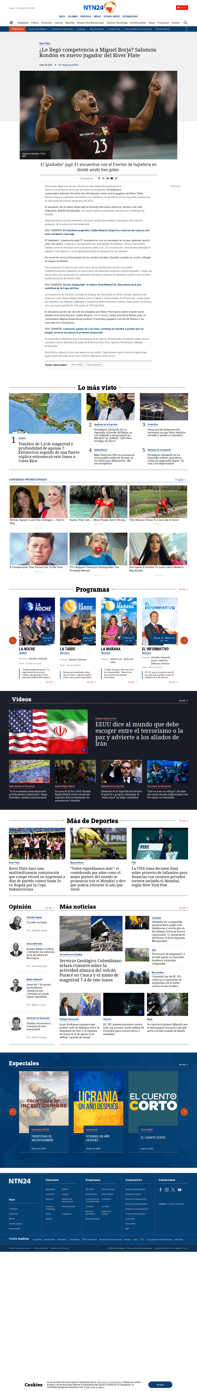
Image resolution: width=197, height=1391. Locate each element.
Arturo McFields (34, 943)
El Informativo (155, 649)
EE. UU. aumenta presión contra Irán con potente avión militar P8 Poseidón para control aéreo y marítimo (123, 1029)
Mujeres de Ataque (106, 1212)
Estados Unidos (15, 1223)
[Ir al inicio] (23, 1186)
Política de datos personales (20, 1248)
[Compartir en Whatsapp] (116, 178)
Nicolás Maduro (163, 29)
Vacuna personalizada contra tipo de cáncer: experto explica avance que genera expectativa (77, 675)
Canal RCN (37, 1239)
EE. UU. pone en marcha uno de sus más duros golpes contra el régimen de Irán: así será (159, 675)
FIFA (134, 862)
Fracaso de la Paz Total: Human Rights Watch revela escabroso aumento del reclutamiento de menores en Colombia (73, 796)
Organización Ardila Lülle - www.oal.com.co (171, 1248)
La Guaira (81, 29)
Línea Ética (130, 1218)
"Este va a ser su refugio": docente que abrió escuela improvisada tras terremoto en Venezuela (167, 794)
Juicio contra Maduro (37, 29)
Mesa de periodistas (90, 1212)
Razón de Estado (93, 1218)
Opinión (176, 23)
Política (35, 23)
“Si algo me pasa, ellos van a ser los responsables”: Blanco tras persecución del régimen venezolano (119, 673)
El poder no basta (37, 922)
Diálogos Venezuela (69, 1019)
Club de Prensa (108, 1189)
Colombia (156, 918)
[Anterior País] (186, 27)
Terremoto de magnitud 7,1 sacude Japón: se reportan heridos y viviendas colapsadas (168, 958)
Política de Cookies (94, 1387)
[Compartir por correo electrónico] (112, 178)
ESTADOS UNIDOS (112, 16)
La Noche (27, 649)
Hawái (149, 1019)
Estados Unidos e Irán (105, 718)
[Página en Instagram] (167, 1190)
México (12, 1218)
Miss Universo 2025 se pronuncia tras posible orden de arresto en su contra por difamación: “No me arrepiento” (114, 459)
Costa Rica (153, 424)
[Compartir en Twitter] (103, 178)
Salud (152, 23)
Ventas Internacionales (135, 1214)
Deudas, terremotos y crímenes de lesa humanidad (39, 1026)
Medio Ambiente (34, 979)
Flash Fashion (107, 1194)
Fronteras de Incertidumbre (42, 1138)
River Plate (44, 43)
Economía (46, 23)
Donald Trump (114, 29)
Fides (135, 1239)
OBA (127, 1228)
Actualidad (22, 23)
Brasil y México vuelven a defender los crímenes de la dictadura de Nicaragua (40, 953)
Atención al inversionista (135, 1199)
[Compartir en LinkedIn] (108, 178)
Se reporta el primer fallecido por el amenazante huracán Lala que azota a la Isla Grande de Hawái (167, 1027)
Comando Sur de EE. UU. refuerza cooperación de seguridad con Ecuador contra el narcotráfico (167, 981)
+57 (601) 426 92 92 (175, 1204)
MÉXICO (97, 16)
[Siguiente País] (186, 30)
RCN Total (179, 1239)
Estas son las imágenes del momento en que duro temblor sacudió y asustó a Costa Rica (167, 432)
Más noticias (78, 906)
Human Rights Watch (65, 786)
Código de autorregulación (136, 1209)
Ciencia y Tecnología (117, 23)
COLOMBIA (73, 16)
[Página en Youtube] (179, 1190)
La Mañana (111, 649)
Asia (154, 950)
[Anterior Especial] (13, 1112)
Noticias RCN (49, 1239)
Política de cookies (40, 1248)
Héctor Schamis (39, 1037)
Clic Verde (90, 1189)
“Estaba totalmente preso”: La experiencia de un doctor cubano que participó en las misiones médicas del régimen (36, 673)
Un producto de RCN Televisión (159, 1239)
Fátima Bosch (100, 449)
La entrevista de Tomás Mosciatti (92, 1200)
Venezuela (13, 1214)
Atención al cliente (133, 1194)
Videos (21, 699)
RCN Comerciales (89, 1239)
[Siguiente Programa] (184, 640)
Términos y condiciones (59, 1248)
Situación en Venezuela (38, 1018)
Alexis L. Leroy (38, 1004)
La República (74, 1239)
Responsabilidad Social (135, 1189)
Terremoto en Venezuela (62, 29)
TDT (142, 1239)
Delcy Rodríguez (97, 29)
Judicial (58, 23)
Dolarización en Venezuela (22, 786)
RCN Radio (62, 1239)
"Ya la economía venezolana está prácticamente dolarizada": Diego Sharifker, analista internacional (28, 794)
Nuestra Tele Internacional (90, 23)
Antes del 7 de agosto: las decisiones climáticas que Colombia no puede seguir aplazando (39, 990)
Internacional (14, 1228)
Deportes (70, 23)
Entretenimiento (138, 23)
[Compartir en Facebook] (99, 178)
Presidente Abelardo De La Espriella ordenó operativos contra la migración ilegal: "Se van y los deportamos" (166, 459)
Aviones (107, 1019)
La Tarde (67, 649)
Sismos (22, 438)
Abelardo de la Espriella (105, 424)
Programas (163, 23)
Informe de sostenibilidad (136, 1204)
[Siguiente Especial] (184, 1112)
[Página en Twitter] (173, 1190)
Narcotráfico (158, 972)
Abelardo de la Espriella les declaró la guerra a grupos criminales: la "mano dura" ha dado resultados (121, 794)
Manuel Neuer (77, 862)
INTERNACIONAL (130, 16)
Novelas (127, 1239)
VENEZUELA (85, 16)
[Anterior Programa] (13, 640)
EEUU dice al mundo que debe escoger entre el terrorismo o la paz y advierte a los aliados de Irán (139, 734)
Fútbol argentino (94, 364)
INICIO (62, 16)
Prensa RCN (130, 1223)
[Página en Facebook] (160, 1190)
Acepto (160, 1384)
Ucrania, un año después (98, 1138)
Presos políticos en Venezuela (138, 29)
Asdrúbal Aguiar (34, 917)
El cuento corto (153, 1137)
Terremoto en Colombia (71, 954)
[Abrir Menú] (11, 23)
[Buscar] (185, 23)
